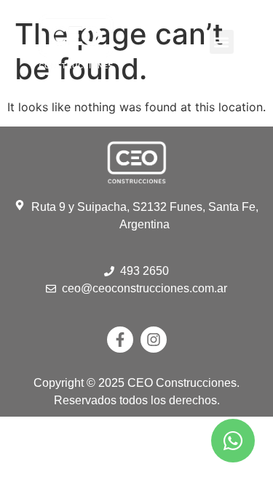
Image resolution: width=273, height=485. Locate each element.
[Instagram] (154, 339)
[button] (222, 42)
